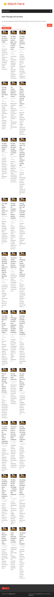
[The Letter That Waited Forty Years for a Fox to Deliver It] (5, 199)
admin (14, 382)
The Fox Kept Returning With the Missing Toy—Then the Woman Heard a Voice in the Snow (4, 383)
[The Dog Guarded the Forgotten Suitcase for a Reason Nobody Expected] (14, 199)
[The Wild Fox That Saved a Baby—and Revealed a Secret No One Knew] (14, 32)
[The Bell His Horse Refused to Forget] (5, 32)
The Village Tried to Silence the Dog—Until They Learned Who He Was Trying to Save (22, 96)
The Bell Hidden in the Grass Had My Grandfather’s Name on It (13, 149)
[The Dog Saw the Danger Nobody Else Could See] (5, 83)
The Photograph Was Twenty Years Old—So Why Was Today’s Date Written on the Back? (22, 267)
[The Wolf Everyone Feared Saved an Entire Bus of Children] (22, 32)
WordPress (39, 593)
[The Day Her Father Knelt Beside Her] (14, 369)
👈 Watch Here (13, 4)
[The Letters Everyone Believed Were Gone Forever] (14, 83)
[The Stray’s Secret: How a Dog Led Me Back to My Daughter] (22, 528)
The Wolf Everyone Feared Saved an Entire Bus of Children (22, 42)
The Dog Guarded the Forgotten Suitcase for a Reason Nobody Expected (13, 211)
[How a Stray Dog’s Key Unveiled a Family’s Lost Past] (14, 528)
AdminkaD (4, 46)
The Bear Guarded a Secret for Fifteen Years (4, 147)
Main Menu (6, 11)
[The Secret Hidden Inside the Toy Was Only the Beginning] (14, 253)
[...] (6, 69)
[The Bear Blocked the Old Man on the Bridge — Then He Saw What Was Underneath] (14, 475)
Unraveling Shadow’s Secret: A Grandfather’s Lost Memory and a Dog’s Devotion (22, 487)
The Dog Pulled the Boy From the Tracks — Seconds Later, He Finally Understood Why (22, 434)
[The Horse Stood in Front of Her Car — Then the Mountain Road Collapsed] (14, 422)
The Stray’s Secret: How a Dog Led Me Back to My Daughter (22, 538)
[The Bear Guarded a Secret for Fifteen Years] (5, 139)
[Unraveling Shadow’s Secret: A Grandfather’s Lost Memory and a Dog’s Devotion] (22, 475)
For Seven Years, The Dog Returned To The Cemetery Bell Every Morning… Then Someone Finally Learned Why (22, 154)
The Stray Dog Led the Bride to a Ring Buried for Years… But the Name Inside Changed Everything (22, 325)
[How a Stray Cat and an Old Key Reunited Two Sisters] (5, 528)
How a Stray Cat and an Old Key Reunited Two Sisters (4, 538)
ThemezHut (30, 595)
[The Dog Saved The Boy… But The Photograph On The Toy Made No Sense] (22, 199)
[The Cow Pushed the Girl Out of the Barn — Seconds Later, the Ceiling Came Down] (22, 369)
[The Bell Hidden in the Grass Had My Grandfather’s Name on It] (14, 139)
